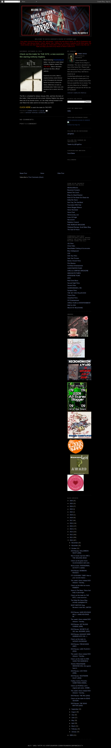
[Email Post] (47, 110)
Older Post (60, 173)
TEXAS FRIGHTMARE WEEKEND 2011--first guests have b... (81, 666)
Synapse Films (72, 290)
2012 (71, 534)
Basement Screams (73, 190)
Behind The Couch (73, 192)
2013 (71, 532)
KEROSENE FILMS (73, 275)
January (74, 732)
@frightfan (70, 134)
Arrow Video (71, 246)
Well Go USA (71, 305)
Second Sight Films (73, 283)
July (72, 715)
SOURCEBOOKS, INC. (74, 288)
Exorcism (42, 112)
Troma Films (71, 295)
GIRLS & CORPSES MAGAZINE (77, 271)
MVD (69, 278)
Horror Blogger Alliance (74, 207)
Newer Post (23, 173)
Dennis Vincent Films (74, 261)
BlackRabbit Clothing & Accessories (78, 248)
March (73, 726)
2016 (71, 523)
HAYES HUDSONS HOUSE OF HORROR (78, 120)
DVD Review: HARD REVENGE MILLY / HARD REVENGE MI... (81, 614)
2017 (71, 520)
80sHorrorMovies (72, 187)
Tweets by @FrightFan (74, 144)
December (74, 543)
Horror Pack (71, 212)
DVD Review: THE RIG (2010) (80, 695)
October (74, 548)
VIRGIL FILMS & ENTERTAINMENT (79, 303)
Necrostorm (71, 220)
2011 (71, 537)
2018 (71, 517)
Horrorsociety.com (73, 215)
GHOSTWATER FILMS (74, 268)
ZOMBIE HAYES (82, 53)
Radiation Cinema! (73, 222)
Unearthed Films (72, 298)
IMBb (69, 111)
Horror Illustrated (72, 210)
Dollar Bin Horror (72, 200)
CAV (68, 253)
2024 (71, 506)
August (73, 712)
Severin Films (71, 285)
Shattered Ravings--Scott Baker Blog (79, 227)
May (73, 720)
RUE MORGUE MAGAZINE (76, 225)
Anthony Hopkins (31, 112)
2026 (71, 500)
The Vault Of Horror (73, 229)
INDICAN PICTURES (74, 273)
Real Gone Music (72, 280)
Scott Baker (71, 153)
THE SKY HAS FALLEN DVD (76, 293)
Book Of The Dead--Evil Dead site (78, 197)
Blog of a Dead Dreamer (74, 195)
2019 (71, 515)
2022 (71, 512)
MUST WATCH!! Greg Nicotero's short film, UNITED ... (81, 607)
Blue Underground (73, 251)
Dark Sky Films (72, 256)
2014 (71, 529)
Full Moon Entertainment (75, 266)
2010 (71, 540)
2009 (71, 735)
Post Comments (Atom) (36, 177)
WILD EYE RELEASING (75, 308)
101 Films (70, 243)
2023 (71, 509)
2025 (71, 503)
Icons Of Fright (72, 217)
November (74, 545)
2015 (71, 526)
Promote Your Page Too (73, 124)
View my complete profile (76, 92)
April (73, 723)
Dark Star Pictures (73, 258)
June (73, 717)
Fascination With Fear (74, 205)
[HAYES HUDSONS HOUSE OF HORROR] (68, 122)
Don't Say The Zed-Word (75, 202)
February (74, 729)
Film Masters (71, 263)
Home (42, 173)
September (75, 709)
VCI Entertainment (73, 300)
